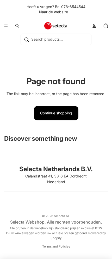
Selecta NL (62, 216)
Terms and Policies (56, 246)
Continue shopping (56, 113)
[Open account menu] (94, 26)
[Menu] (6, 26)
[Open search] (17, 26)
